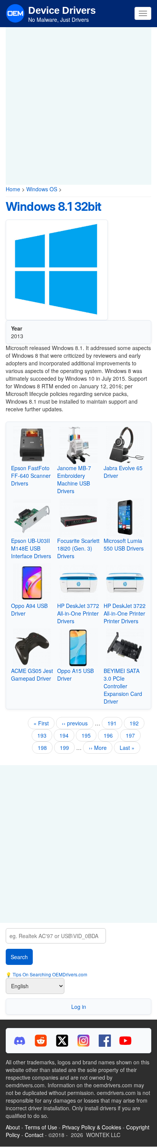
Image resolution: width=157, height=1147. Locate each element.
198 (44, 747)
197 (132, 735)
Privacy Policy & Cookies (91, 1127)
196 (110, 735)
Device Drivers (62, 10)
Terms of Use (41, 1127)
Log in (78, 1006)
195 (89, 736)
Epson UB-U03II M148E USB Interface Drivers (31, 548)
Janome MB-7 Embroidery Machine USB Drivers (74, 479)
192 (136, 723)
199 (66, 747)
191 (113, 723)
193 (43, 735)
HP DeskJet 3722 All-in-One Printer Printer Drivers (125, 613)
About (13, 1127)
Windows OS (41, 189)
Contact (34, 1135)
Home (13, 189)
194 (65, 735)
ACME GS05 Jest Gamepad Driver (32, 674)
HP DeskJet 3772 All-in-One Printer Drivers (78, 613)
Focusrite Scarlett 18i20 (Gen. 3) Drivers (78, 548)
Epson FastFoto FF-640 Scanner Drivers (31, 475)
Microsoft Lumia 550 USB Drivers (124, 544)
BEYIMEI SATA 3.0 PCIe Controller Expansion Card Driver (123, 686)
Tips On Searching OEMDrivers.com (49, 974)
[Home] (15, 12)
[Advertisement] (78, 106)
